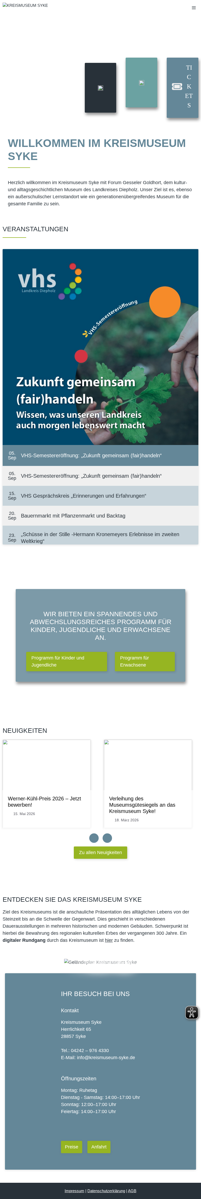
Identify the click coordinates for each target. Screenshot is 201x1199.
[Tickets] (182, 86)
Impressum (74, 1191)
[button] (66, 661)
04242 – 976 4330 (90, 1050)
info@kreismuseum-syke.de (106, 1057)
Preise (71, 1147)
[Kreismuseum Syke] (25, 8)
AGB (132, 1191)
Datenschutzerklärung (106, 1191)
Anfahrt (99, 1147)
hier (109, 940)
